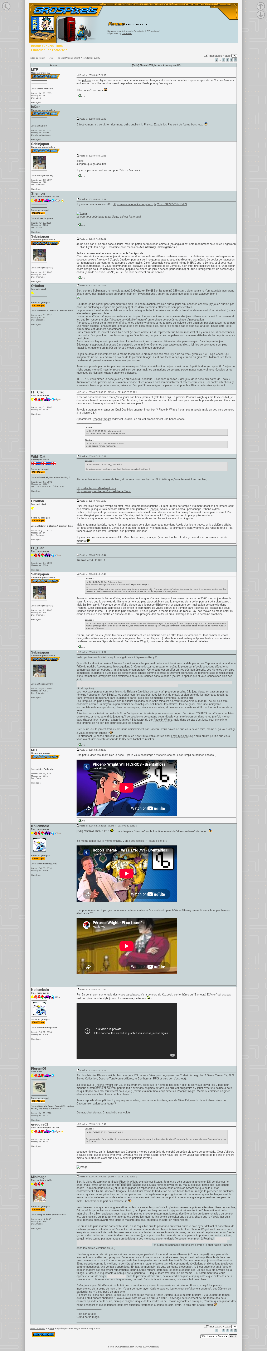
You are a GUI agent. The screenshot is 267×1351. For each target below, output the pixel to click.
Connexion (127, 33)
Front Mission (179, 735)
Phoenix (154, 509)
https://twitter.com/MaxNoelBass (96, 488)
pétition (86, 80)
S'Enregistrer (153, 31)
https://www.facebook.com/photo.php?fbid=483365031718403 (150, 204)
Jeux (51, 58)
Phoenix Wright (195, 397)
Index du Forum (37, 58)
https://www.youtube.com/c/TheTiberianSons (104, 491)
